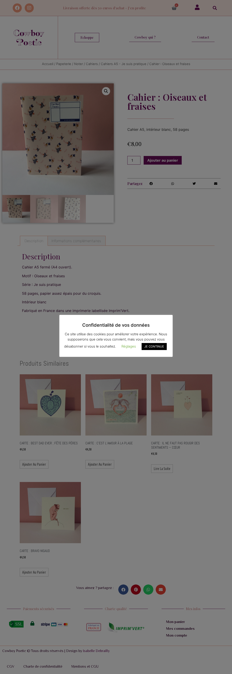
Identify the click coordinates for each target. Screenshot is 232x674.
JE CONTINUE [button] (154, 346)
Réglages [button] (128, 346)
